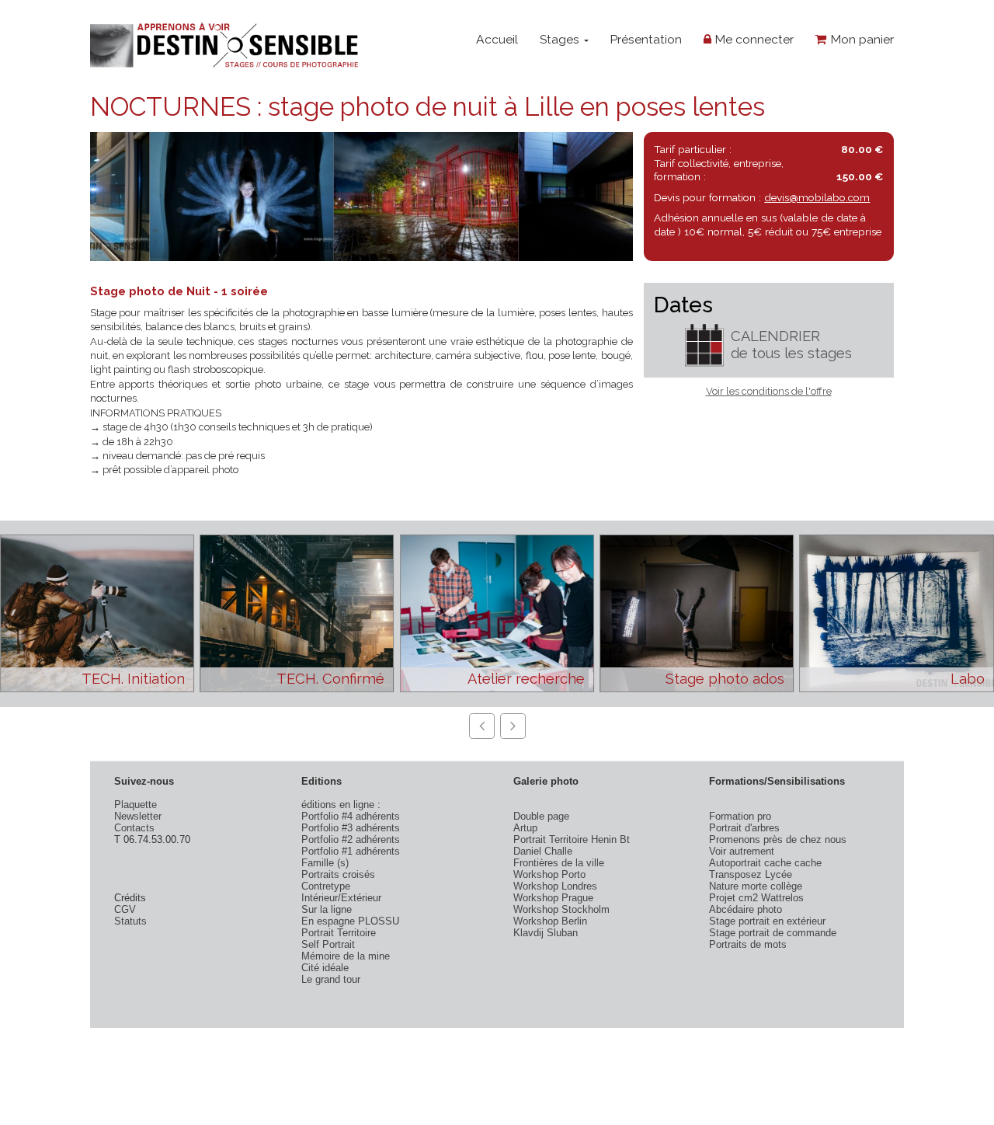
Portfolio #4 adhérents (350, 816)
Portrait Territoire (338, 933)
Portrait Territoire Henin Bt (571, 839)
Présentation (646, 39)
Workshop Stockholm (561, 909)
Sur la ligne (326, 909)
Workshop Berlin (550, 921)
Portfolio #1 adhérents (350, 851)
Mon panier (860, 39)
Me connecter (752, 39)
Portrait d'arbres (744, 828)
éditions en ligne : (341, 804)
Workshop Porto (549, 874)
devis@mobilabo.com (817, 197)
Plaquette (135, 804)
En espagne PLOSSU (350, 921)
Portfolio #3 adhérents (350, 828)
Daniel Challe (542, 851)
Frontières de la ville (558, 863)
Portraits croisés (338, 874)
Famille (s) (325, 863)
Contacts (134, 828)
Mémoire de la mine (345, 956)
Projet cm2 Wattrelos (756, 898)
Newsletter (138, 816)
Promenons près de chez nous (777, 839)
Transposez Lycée (750, 874)
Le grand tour (330, 979)
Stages (561, 39)
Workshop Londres (555, 886)
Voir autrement (741, 851)
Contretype (325, 886)
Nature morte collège (755, 886)
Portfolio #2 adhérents (350, 839)
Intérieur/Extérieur (341, 898)
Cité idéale (325, 967)
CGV (125, 909)
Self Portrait (328, 944)
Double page (541, 816)
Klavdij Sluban (545, 933)
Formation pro (740, 816)
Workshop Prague (553, 898)
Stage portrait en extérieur (767, 921)
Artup (525, 828)
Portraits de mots (748, 944)
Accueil (497, 39)
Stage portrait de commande (772, 933)
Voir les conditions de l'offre (769, 391)
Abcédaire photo (745, 909)
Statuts (130, 921)
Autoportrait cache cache (765, 863)
